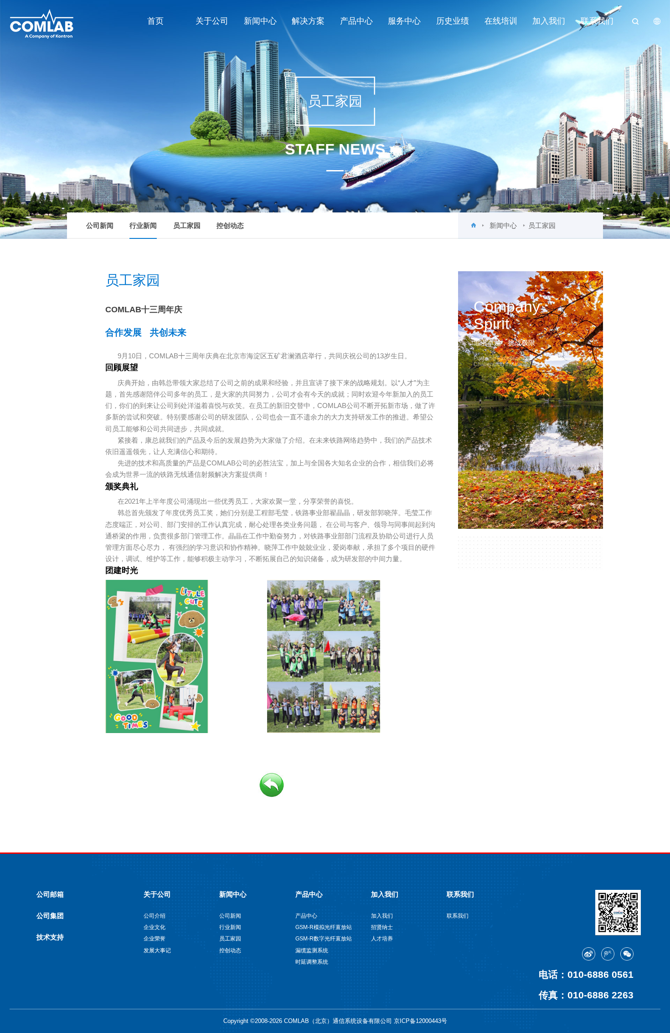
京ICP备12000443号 (420, 1021)
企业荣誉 (154, 938)
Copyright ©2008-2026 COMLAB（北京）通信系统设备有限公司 (308, 1021)
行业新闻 (143, 225)
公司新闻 (99, 225)
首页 (155, 21)
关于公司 (212, 21)
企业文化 (154, 927)
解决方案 (308, 21)
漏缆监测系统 (311, 950)
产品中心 (356, 21)
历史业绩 (452, 21)
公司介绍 (154, 916)
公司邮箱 (50, 894)
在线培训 (500, 21)
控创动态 (230, 225)
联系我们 (597, 21)
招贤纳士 (382, 927)
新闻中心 (260, 21)
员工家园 (187, 225)
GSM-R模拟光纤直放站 (323, 927)
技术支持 (50, 937)
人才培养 (382, 938)
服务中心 (404, 21)
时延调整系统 (311, 962)
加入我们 (548, 21)
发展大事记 (157, 950)
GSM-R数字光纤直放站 (323, 938)
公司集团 (50, 915)
